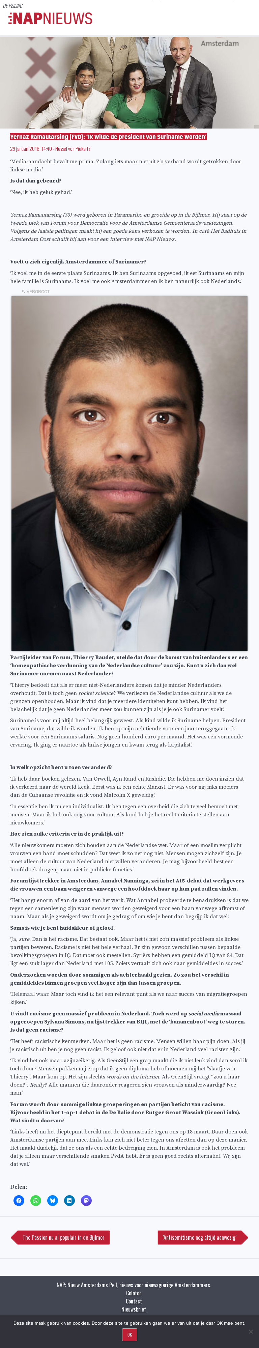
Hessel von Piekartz (72, 148)
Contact (134, 1301)
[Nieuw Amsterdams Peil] (50, 22)
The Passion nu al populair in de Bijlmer (64, 1237)
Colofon (134, 1293)
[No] (250, 1331)
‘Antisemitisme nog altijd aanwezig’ (199, 1237)
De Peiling (12, 5)
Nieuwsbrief (133, 1309)
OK (129, 1334)
